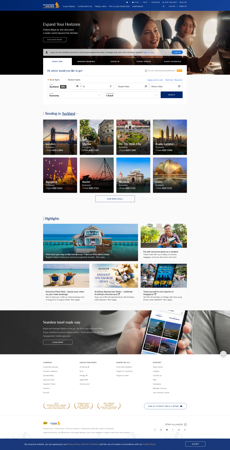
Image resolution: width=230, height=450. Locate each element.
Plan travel (69, 6)
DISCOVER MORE (54, 39)
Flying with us (85, 6)
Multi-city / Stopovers (174, 80)
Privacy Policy (73, 444)
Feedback (155, 2)
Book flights (55, 79)
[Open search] (165, 8)
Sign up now (148, 52)
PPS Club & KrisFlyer (119, 6)
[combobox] (62, 86)
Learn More (57, 342)
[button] (128, 2)
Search (171, 95)
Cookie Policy (149, 444)
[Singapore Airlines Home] (51, 7)
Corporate (137, 6)
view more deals (115, 199)
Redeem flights (74, 79)
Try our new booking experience (161, 70)
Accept (195, 444)
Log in (172, 6)
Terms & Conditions (90, 444)
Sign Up (183, 6)
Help (145, 2)
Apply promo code (155, 80)
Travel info (100, 6)
